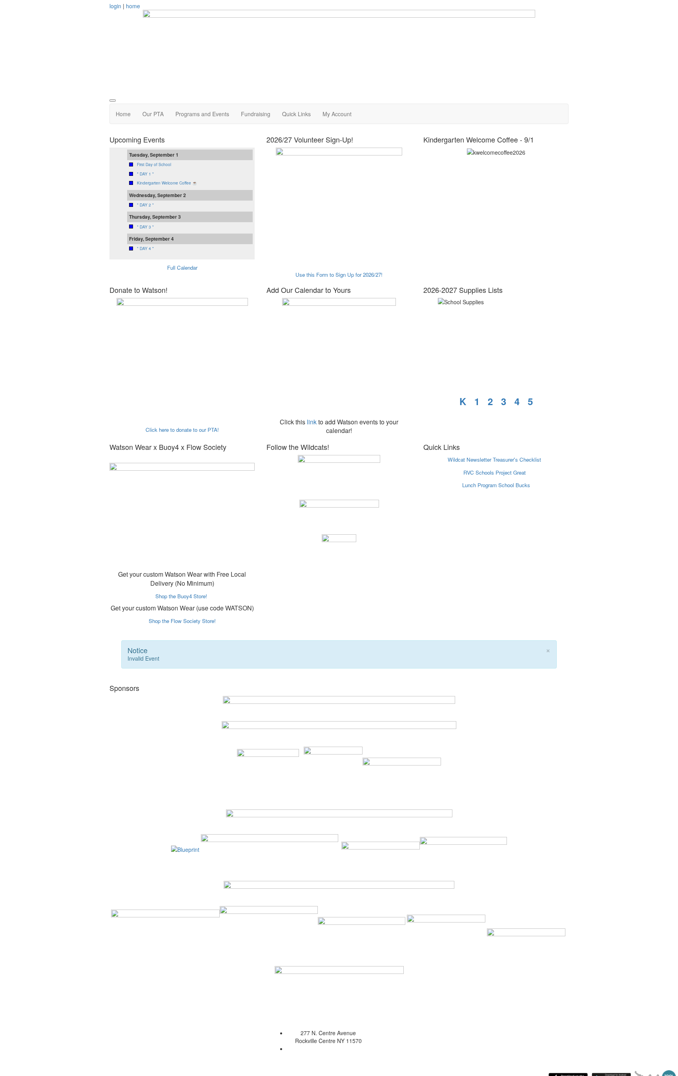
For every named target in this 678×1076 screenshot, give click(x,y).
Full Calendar (182, 267)
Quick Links (296, 114)
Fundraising (255, 114)
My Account (337, 114)
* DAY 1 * (145, 174)
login (115, 6)
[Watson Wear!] (182, 509)
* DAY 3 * (145, 227)
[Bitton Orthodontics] (165, 935)
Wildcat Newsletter (469, 459)
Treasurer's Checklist (517, 459)
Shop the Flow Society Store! (182, 621)
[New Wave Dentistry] (361, 935)
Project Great (511, 472)
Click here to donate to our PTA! (182, 429)
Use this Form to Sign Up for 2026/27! (339, 274)
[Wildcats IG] (339, 551)
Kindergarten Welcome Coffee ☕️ (167, 183)
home (133, 6)
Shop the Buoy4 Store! (181, 596)
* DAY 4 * (145, 248)
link (312, 421)
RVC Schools (478, 472)
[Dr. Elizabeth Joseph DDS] (339, 977)
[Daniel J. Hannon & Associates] (268, 775)
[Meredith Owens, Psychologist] (446, 935)
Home (123, 114)
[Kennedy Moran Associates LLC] (269, 849)
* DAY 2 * (145, 205)
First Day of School (154, 164)
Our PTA (153, 114)
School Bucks (514, 485)
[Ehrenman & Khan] (269, 935)
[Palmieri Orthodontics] (463, 849)
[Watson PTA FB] (339, 515)
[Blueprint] (185, 849)
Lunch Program (479, 485)
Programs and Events (202, 114)
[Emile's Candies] (380, 849)
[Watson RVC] (339, 475)
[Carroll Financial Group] (526, 935)
